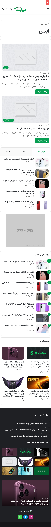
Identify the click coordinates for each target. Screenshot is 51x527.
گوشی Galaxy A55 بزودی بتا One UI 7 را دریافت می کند (20, 305)
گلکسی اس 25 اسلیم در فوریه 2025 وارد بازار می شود (18, 316)
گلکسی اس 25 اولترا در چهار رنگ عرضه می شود (18, 293)
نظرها (8, 151)
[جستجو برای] (3, 10)
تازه (24, 151)
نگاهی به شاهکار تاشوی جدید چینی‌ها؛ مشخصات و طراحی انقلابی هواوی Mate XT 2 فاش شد (13, 395)
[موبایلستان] (20, 9)
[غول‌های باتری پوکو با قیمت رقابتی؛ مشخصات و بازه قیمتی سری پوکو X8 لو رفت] (38, 382)
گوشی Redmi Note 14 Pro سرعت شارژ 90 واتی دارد (19, 203)
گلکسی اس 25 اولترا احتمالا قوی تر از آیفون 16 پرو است (18, 181)
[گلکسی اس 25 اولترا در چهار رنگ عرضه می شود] (42, 296)
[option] (25, 493)
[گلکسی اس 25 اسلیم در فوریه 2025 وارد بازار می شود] (42, 318)
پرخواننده (41, 151)
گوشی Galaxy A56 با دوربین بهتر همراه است (19, 159)
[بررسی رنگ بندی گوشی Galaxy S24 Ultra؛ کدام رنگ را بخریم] (42, 173)
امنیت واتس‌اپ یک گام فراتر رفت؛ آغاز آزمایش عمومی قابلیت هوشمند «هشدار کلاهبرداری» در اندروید (38, 365)
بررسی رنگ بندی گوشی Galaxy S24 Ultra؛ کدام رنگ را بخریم (19, 171)
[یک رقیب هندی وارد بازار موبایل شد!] (9, 461)
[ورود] (11, 10)
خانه (46, 24)
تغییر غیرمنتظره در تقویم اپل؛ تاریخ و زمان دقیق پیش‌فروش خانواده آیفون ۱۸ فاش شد (14, 364)
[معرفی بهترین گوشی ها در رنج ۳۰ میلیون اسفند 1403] (42, 194)
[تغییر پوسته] (7, 10)
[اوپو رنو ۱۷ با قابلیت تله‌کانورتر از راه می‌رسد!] (41, 471)
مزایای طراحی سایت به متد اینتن (33, 128)
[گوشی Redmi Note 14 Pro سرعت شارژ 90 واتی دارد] (42, 205)
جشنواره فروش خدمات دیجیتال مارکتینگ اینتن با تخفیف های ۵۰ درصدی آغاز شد (26, 78)
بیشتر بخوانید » (42, 91)
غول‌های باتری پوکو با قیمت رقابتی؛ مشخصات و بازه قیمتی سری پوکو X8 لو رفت (39, 394)
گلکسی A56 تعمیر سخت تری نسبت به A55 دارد (19, 326)
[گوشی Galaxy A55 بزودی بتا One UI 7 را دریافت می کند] (42, 307)
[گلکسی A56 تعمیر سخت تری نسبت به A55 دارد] (42, 328)
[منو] (48, 10)
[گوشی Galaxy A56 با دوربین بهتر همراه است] (42, 162)
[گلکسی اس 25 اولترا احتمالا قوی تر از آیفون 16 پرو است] (42, 183)
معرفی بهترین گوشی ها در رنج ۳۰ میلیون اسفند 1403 (20, 192)
